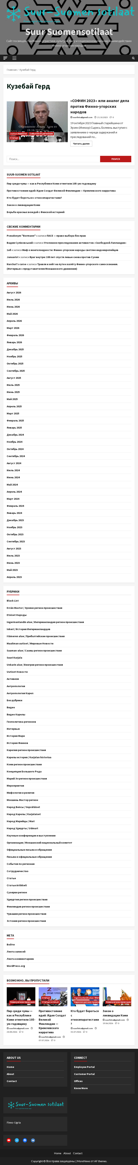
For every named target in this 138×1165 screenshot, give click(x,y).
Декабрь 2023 (15, 520)
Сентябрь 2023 (16, 541)
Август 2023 (14, 548)
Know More (81, 1088)
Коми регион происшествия (24, 764)
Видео (11, 707)
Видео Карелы (16, 714)
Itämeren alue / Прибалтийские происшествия (36, 636)
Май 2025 (12, 399)
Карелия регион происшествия (26, 750)
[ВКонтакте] (33, 1140)
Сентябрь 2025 (16, 370)
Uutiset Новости (18, 133)
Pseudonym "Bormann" (21, 235)
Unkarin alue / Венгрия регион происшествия (35, 664)
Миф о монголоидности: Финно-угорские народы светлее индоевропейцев (70, 250)
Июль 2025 (13, 385)
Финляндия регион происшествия (28, 906)
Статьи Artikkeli (17, 885)
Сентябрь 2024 (16, 456)
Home (10, 1067)
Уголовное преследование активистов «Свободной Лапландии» (85, 242)
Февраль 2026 (15, 335)
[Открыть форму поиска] (133, 58)
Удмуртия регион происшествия (27, 899)
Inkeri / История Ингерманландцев (28, 629)
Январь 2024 (14, 513)
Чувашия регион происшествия (26, 913)
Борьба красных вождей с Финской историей (35, 212)
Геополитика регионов (21, 721)
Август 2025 (14, 377)
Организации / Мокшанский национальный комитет (39, 842)
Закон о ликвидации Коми (23, 205)
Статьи (14, 138)
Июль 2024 (13, 470)
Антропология (16, 686)
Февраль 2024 (15, 505)
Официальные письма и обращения (29, 849)
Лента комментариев (20, 958)
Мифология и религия (20, 792)
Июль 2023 (13, 555)
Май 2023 (12, 570)
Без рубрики (14, 700)
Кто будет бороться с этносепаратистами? (34, 197)
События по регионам (41, 133)
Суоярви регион (17, 892)
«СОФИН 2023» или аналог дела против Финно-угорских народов (37, 121)
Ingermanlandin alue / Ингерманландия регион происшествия (45, 622)
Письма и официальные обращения (29, 856)
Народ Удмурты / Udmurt (22, 828)
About (10, 1074)
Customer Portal (84, 1074)
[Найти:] (53, 159)
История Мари (16, 735)
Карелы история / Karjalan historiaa (29, 757)
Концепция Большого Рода (24, 771)
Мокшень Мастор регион (22, 800)
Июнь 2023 (13, 562)
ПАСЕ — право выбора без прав (66, 235)
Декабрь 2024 (15, 434)
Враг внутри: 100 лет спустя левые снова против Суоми (64, 257)
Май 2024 (12, 484)
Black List (13, 600)
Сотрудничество (17, 871)
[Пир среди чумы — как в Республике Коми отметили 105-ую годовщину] (21, 996)
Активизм (13, 678)
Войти (11, 944)
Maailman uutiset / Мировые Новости (30, 643)
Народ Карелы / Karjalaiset (24, 814)
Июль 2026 (13, 299)
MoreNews (83, 1161)
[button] (5, 57)
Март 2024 (13, 498)
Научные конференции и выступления (31, 835)
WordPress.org (16, 966)
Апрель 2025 (14, 406)
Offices (78, 1081)
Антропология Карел (20, 693)
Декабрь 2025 (15, 349)
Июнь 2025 (13, 392)
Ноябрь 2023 (14, 527)
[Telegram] (17, 1140)
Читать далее (82, 143)
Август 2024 (14, 463)
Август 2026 (14, 292)
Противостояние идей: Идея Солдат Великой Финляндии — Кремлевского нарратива (61, 190)
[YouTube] (9, 1140)
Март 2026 (13, 328)
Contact (12, 1081)
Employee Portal (84, 1067)
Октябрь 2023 (15, 534)
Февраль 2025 (15, 420)
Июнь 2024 (13, 477)
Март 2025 (13, 413)
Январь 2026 (14, 342)
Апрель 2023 (14, 577)
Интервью (13, 728)
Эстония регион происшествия (26, 920)
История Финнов (17, 743)
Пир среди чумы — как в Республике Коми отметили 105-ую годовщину (51, 183)
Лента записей (16, 951)
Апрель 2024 (14, 491)
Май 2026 (12, 313)
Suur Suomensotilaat (69, 31)
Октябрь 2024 (15, 449)
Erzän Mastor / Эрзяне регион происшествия (34, 607)
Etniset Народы (17, 615)
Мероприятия (15, 785)
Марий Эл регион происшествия (27, 778)
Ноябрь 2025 (14, 356)
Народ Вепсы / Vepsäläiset (23, 807)
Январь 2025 (14, 427)
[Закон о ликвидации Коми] (117, 996)
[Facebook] (25, 1140)
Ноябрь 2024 (14, 441)
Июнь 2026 (13, 306)
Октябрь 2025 (15, 363)
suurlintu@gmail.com (82, 117)
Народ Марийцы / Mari (20, 821)
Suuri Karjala (14, 657)
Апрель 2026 (14, 320)
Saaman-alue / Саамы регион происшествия (34, 650)
